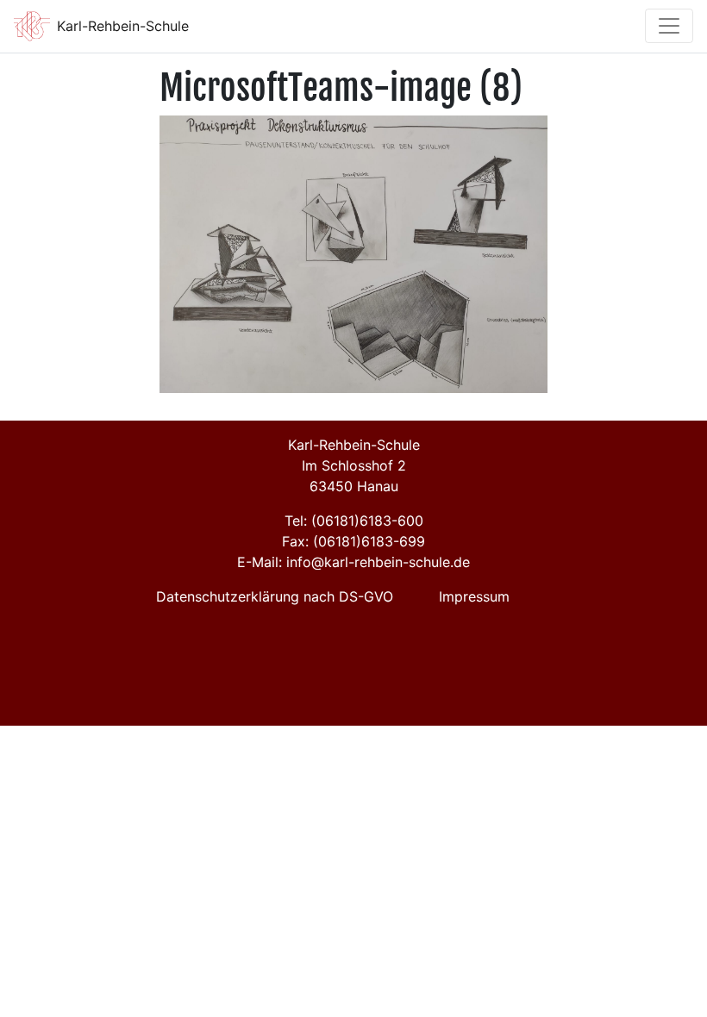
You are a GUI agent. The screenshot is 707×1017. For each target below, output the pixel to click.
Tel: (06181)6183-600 (354, 520)
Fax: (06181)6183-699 (353, 541)
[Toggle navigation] (669, 26)
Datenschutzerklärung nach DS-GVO (274, 596)
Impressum (474, 596)
